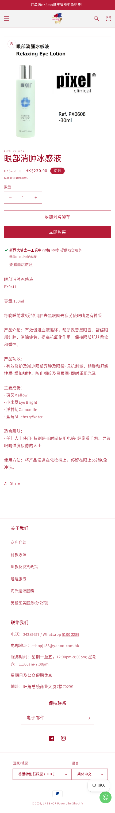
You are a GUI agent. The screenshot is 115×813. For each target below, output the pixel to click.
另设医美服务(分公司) (29, 602)
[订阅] (88, 718)
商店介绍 (18, 542)
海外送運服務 (22, 590)
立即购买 (57, 232)
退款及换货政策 (24, 566)
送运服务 (18, 578)
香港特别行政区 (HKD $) (37, 774)
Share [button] (15, 483)
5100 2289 (70, 634)
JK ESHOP (49, 803)
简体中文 (84, 774)
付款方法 (18, 554)
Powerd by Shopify (70, 803)
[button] (7, 18)
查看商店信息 (21, 264)
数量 (7, 187)
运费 (24, 178)
